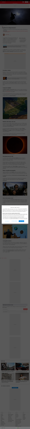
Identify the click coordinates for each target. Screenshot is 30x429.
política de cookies (20, 211)
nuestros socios (11, 208)
